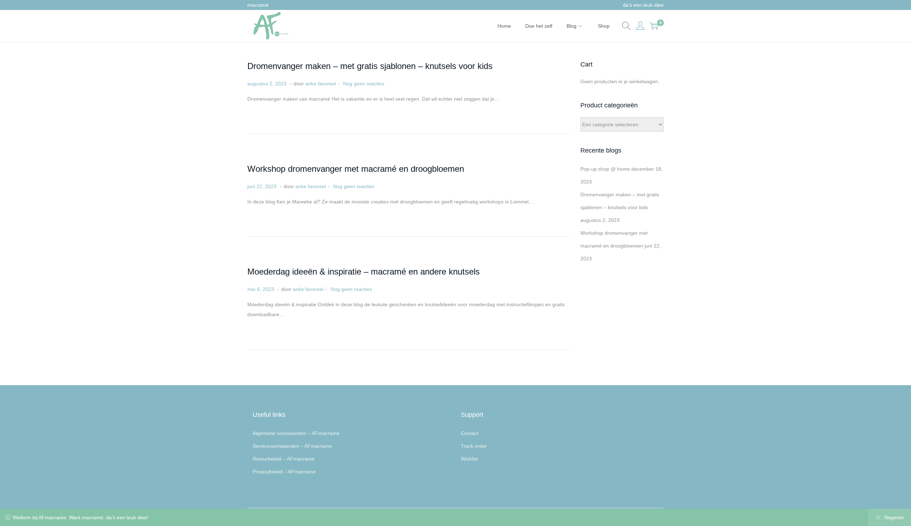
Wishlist (469, 459)
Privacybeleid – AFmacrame (284, 471)
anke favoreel (320, 83)
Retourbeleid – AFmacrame (284, 459)
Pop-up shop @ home (605, 169)
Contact (469, 433)
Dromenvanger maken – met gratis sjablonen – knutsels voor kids (370, 66)
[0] (654, 26)
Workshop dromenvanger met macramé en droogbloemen (355, 169)
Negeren (894, 517)
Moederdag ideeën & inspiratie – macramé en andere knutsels (363, 271)
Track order (474, 446)
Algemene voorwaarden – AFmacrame (296, 433)
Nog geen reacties (363, 83)
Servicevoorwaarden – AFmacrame (292, 446)
